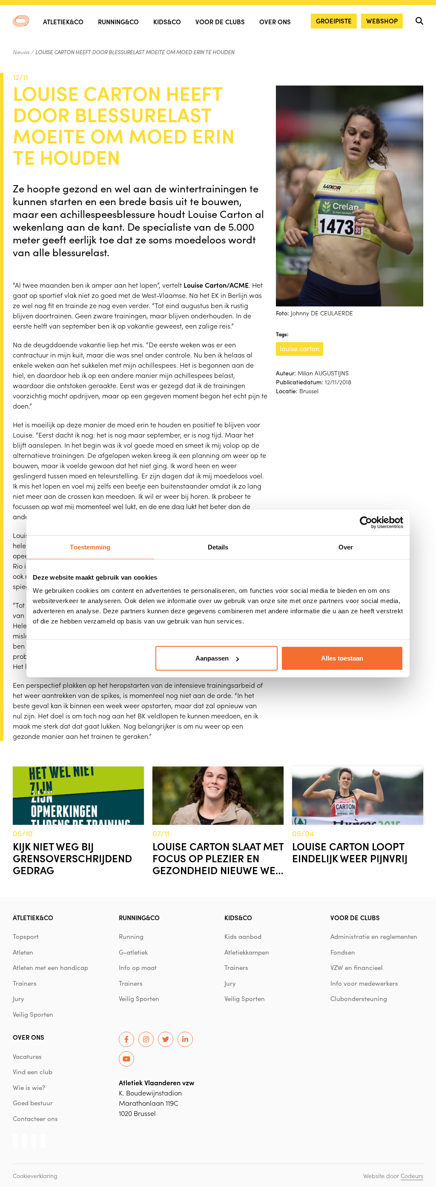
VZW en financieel (356, 967)
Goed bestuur (33, 1102)
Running (131, 936)
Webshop (382, 20)
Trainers (25, 983)
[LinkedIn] (185, 1039)
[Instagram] (146, 1039)
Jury (18, 998)
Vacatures (27, 1056)
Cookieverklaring (35, 1175)
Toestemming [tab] (90, 546)
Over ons (275, 21)
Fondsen (342, 952)
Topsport (26, 936)
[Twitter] (165, 1039)
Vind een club (32, 1071)
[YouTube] (126, 1059)
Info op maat (138, 967)
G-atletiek (133, 952)
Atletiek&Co (63, 21)
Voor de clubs (220, 21)
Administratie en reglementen (373, 936)
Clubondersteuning (358, 998)
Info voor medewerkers (364, 983)
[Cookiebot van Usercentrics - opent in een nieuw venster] (366, 522)
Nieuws (21, 52)
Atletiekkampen (246, 952)
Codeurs (412, 1175)
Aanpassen (212, 658)
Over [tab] (345, 546)
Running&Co (118, 21)
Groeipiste (334, 20)
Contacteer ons (35, 1118)
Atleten (23, 952)
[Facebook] (126, 1039)
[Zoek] (419, 21)
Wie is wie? (29, 1087)
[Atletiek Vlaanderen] (21, 20)
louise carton (299, 348)
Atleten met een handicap (50, 967)
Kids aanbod (242, 936)
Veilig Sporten (33, 1014)
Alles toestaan (342, 658)
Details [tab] (218, 546)
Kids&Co (167, 21)
